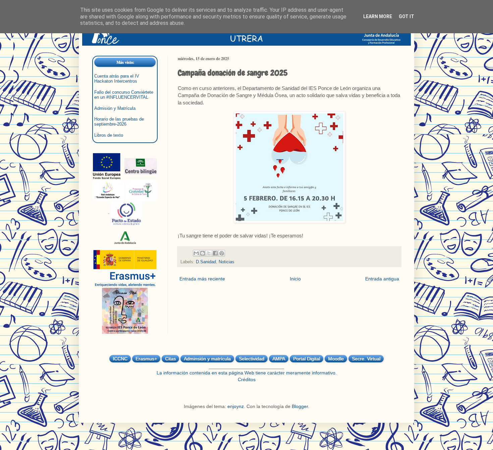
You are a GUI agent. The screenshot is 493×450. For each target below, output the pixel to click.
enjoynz (235, 406)
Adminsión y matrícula (207, 358)
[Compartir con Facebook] (215, 253)
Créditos (247, 379)
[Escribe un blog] (202, 253)
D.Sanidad (206, 262)
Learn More (377, 16)
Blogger (300, 406)
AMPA (278, 358)
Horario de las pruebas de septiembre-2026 (119, 122)
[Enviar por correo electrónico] (196, 253)
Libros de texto (108, 135)
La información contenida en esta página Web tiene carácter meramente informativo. (247, 372)
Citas (170, 358)
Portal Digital (306, 358)
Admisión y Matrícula (114, 108)
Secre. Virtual (366, 358)
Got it (406, 16)
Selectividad (251, 358)
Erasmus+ (146, 358)
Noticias (226, 262)
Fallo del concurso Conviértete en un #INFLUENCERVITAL (123, 95)
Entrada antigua (382, 278)
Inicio (295, 278)
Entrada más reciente (202, 278)
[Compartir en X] (209, 253)
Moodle (336, 358)
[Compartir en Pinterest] (221, 253)
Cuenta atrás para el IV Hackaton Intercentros (116, 79)
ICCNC (120, 358)
